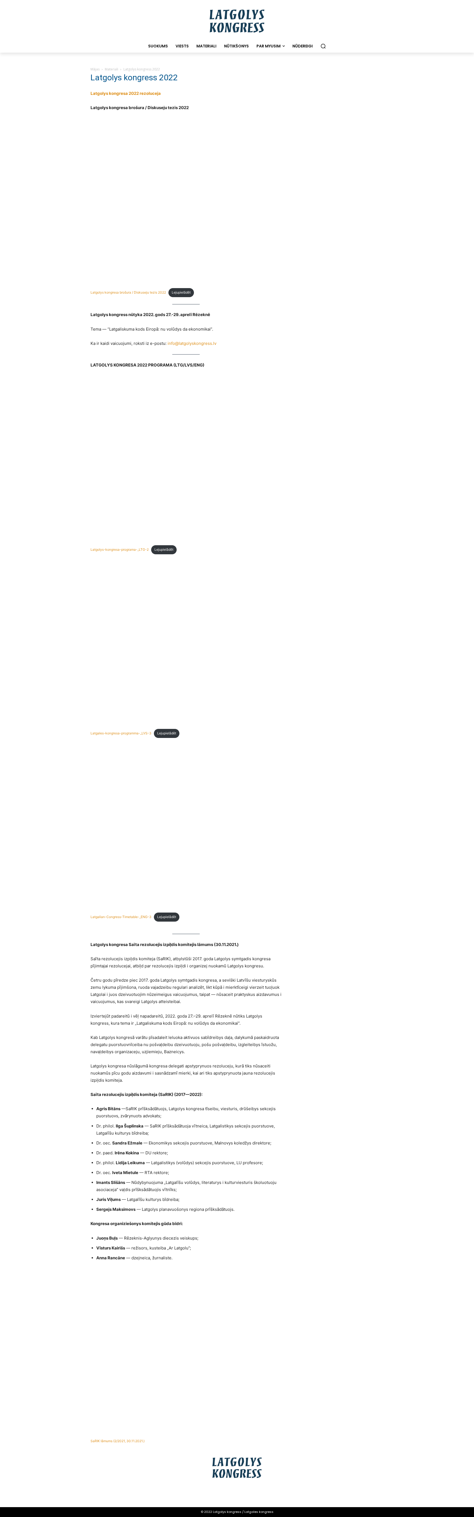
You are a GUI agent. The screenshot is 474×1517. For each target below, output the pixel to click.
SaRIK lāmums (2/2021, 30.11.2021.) (118, 1441)
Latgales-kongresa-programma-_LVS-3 (121, 733)
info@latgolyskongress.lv (192, 343)
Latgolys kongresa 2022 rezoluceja (126, 93)
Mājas (95, 69)
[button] (323, 46)
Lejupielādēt (181, 292)
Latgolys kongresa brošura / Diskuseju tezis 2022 (128, 292)
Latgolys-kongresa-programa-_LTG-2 (120, 549)
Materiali (111, 69)
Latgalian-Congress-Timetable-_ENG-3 (121, 917)
